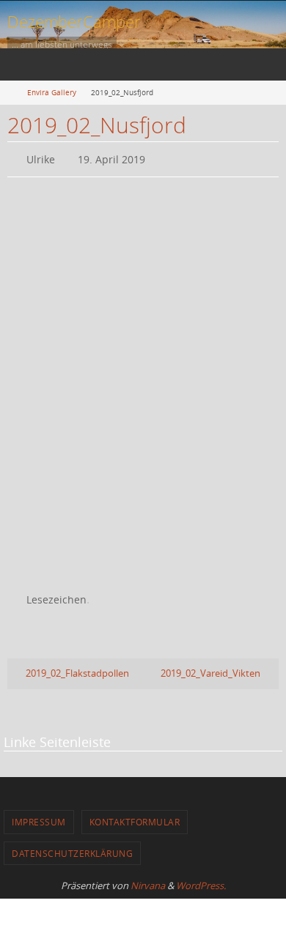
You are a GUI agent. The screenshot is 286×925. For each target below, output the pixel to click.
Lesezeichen (56, 595)
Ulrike (40, 158)
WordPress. (201, 878)
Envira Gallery (51, 92)
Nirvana (148, 878)
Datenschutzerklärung (72, 846)
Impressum (39, 816)
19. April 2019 (111, 158)
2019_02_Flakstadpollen (76, 667)
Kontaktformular (134, 816)
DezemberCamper (74, 21)
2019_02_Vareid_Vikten (212, 667)
